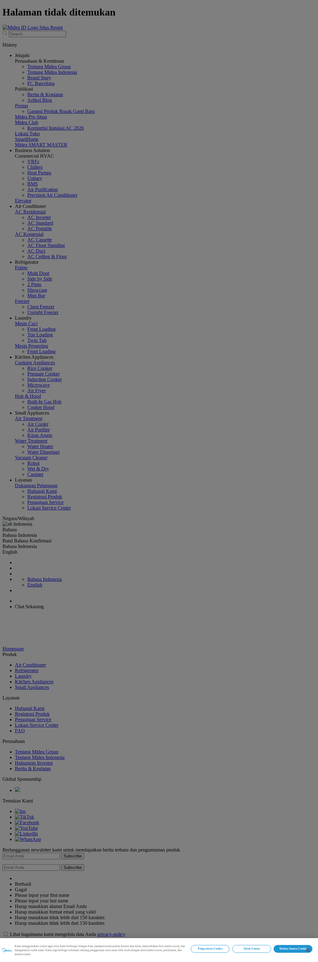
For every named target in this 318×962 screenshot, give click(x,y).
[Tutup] (308, 950)
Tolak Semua (251, 949)
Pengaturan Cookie (210, 949)
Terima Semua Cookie (293, 949)
